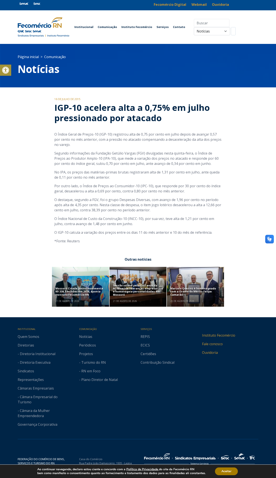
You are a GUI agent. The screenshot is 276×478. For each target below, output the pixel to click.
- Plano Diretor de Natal (98, 379)
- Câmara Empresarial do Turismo (38, 399)
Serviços (163, 27)
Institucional (83, 27)
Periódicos (87, 345)
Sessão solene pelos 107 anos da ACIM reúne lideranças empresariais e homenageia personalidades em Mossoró (138, 290)
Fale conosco (212, 344)
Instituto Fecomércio (136, 27)
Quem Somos (28, 336)
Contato (179, 27)
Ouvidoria (210, 352)
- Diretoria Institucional (36, 353)
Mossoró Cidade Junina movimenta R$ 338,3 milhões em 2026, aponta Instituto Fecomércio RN (79, 292)
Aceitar (226, 471)
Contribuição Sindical (157, 362)
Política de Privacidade (142, 469)
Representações (31, 379)
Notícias (39, 69)
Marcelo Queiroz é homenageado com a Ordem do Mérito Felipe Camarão (193, 292)
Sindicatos (26, 371)
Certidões (148, 353)
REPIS (145, 336)
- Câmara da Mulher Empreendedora (34, 413)
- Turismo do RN (92, 362)
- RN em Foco (89, 371)
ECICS (145, 345)
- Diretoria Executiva (34, 362)
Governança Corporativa (37, 424)
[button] (5, 70)
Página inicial (28, 56)
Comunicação (107, 27)
